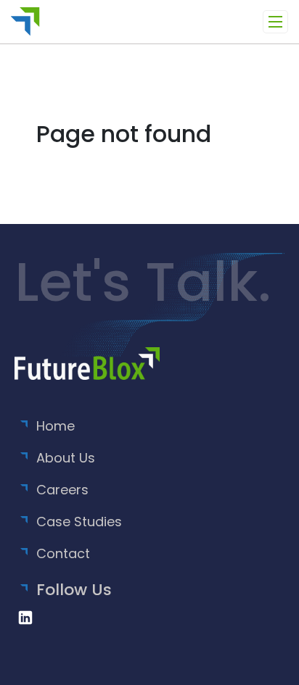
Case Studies (79, 521)
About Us (65, 458)
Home (55, 426)
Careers (62, 490)
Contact (63, 553)
